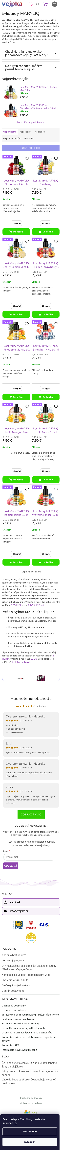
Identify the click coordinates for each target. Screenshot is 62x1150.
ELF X (23, 600)
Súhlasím (29, 1142)
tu (16, 1123)
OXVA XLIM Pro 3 (40, 600)
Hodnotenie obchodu (30, 692)
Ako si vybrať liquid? (14, 948)
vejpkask (15, 896)
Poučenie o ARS (10, 1043)
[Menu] (54, 4)
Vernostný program (13, 954)
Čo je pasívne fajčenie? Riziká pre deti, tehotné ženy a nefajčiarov (29, 1062)
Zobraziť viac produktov (28, 122)
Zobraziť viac (30, 808)
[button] (55, 673)
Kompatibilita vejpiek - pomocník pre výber (26, 968)
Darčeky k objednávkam (16, 979)
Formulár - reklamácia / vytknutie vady (23, 1025)
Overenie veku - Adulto (15, 973)
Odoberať (10, 860)
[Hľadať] (37, 4)
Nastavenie (30, 1131)
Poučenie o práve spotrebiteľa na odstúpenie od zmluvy (29, 1036)
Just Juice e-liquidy (21, 657)
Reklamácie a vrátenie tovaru (18, 1016)
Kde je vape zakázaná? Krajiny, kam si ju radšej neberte (30, 1070)
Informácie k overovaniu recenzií (20, 1047)
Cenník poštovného (13, 984)
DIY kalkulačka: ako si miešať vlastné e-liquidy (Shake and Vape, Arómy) (29, 961)
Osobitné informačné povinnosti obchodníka (27, 1030)
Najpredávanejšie (12, 138)
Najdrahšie (40, 131)
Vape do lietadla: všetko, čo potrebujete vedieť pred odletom (29, 1079)
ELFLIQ (34, 654)
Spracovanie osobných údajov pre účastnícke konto (26, 1010)
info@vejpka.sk (19, 905)
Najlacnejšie (26, 131)
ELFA (18, 600)
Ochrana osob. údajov (14, 1004)
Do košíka (18, 231)
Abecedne (29, 138)
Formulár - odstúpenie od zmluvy (20, 1021)
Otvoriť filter (30, 147)
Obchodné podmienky (14, 999)
